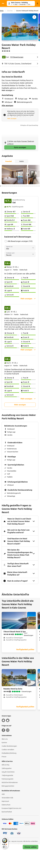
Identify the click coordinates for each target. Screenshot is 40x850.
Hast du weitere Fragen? (17, 581)
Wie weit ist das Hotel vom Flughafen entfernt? (18, 531)
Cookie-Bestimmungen (9, 746)
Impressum (5, 801)
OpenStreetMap (33, 125)
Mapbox (24, 125)
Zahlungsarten (7, 768)
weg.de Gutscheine (8, 772)
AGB (3, 794)
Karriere (4, 742)
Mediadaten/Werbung (9, 753)
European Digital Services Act (11, 808)
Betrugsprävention (8, 786)
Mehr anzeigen (11, 118)
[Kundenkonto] (37, 3)
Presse (4, 756)
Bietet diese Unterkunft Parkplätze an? (17, 573)
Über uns (5, 739)
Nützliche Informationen (10, 782)
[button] (20, 27)
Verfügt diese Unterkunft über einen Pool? (18, 565)
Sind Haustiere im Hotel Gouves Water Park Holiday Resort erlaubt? (18, 541)
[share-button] (34, 17)
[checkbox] (6, 241)
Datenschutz (6, 805)
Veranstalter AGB (7, 798)
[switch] (5, 847)
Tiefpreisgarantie (7, 775)
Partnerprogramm (7, 779)
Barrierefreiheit (7, 812)
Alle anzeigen (7, 106)
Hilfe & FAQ (5, 765)
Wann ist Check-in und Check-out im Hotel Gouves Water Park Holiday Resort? (19, 521)
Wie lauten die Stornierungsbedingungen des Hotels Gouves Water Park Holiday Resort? (20, 553)
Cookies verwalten (8, 749)
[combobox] (20, 248)
